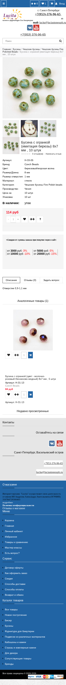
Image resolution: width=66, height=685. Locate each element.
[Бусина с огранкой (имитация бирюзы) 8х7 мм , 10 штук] (32, 87)
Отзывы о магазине (14, 508)
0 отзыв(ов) (37, 154)
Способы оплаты (14, 589)
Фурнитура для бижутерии (19, 631)
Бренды (9, 664)
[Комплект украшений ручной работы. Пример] (29, 128)
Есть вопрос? (12, 553)
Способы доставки (15, 584)
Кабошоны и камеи (15, 642)
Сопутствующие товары (18, 658)
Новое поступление (16, 615)
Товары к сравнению (16, 542)
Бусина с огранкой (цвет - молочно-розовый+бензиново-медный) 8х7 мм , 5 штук (30, 377)
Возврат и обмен (14, 595)
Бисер (8, 620)
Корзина (9, 520)
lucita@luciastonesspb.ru (52, 22)
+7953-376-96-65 (53, 463)
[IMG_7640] (11, 128)
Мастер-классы (13, 547)
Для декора (11, 653)
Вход (62, 3)
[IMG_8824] (47, 128)
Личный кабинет (14, 531)
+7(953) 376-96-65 (33, 34)
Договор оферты (14, 567)
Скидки (9, 578)
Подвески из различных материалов (25, 636)
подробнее (8, 502)
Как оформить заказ (16, 573)
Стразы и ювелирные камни (20, 647)
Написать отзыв (53, 154)
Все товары (11, 609)
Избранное (11, 536)
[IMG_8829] (11, 145)
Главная (7, 49)
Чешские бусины (31, 49)
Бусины (17, 49)
